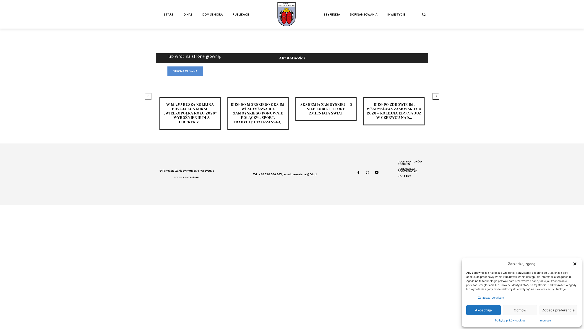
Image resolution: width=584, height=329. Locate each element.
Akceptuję (483, 310)
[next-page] (436, 96)
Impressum (546, 320)
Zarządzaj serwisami (491, 297)
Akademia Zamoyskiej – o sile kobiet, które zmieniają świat (326, 108)
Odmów (520, 310)
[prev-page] (148, 96)
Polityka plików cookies (510, 320)
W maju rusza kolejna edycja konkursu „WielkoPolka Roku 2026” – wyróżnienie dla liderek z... (190, 113)
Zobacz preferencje (558, 310)
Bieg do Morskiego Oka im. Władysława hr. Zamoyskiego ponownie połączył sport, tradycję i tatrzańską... (258, 113)
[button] (575, 264)
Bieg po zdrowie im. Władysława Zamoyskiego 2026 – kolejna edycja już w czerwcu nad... (394, 111)
